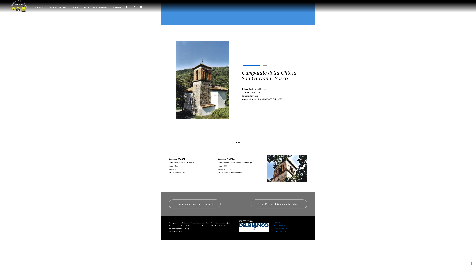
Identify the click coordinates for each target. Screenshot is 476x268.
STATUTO (277, 223)
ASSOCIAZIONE (280, 226)
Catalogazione (100, 7)
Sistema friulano (58, 7)
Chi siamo (39, 7)
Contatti (117, 7)
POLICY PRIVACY (280, 229)
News (75, 7)
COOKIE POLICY (280, 232)
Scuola (85, 7)
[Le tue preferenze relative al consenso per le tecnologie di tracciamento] (471, 263)
